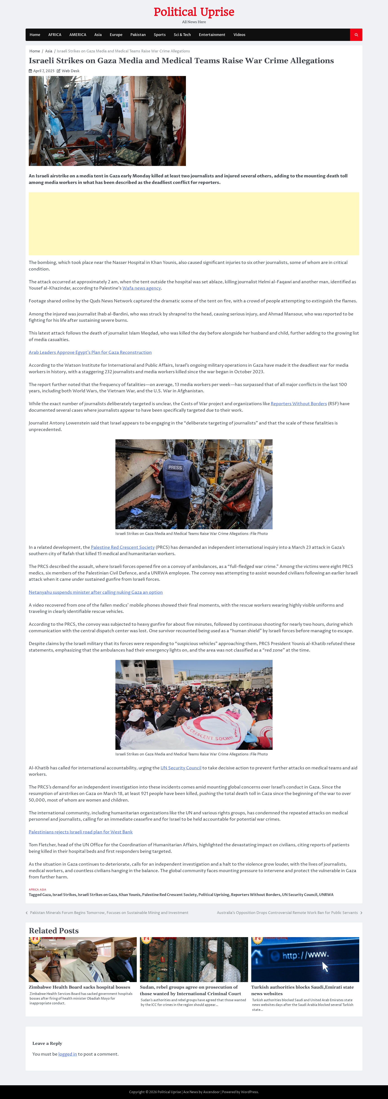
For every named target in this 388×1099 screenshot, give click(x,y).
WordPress (249, 1092)
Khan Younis (129, 894)
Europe (116, 34)
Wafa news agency (141, 288)
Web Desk (70, 71)
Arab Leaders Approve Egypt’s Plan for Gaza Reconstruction (90, 352)
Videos (239, 34)
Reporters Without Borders (299, 404)
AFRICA (54, 34)
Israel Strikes (64, 894)
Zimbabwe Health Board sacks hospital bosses (79, 987)
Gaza (46, 894)
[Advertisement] (194, 223)
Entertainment (212, 34)
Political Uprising (213, 894)
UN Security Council (181, 768)
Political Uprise (194, 12)
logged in (67, 1054)
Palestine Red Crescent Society (123, 547)
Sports (160, 34)
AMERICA (77, 34)
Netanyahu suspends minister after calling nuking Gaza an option (96, 592)
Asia (98, 34)
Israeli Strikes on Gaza (97, 894)
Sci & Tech (182, 34)
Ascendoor (211, 1092)
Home (35, 34)
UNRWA (326, 894)
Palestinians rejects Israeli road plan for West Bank (81, 832)
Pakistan (138, 34)
